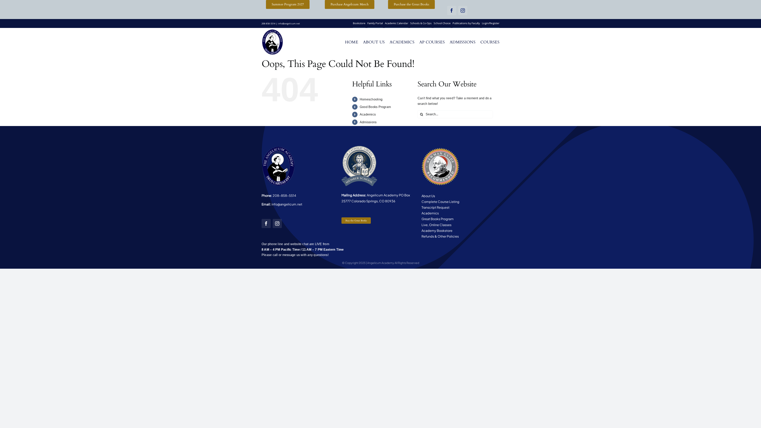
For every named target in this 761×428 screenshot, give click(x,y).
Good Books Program (375, 107)
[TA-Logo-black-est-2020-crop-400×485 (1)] (272, 30)
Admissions (368, 122)
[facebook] (451, 10)
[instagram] (462, 10)
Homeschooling (371, 99)
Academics (368, 114)
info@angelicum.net (287, 204)
